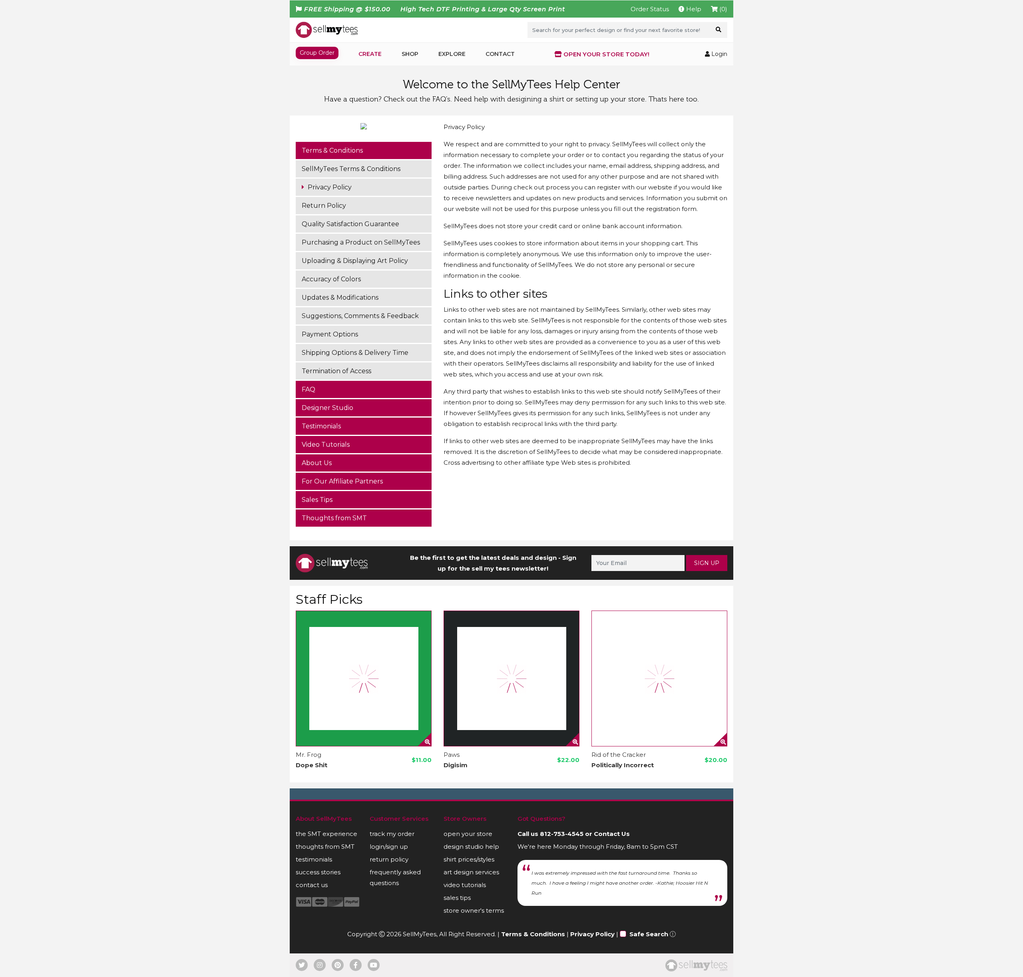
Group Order (317, 52)
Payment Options (330, 334)
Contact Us (612, 834)
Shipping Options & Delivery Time (355, 352)
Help (693, 9)
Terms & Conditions (332, 150)
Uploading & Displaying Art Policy (355, 261)
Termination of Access (336, 371)
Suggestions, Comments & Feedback (360, 316)
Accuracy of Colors (331, 279)
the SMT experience (326, 834)
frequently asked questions (395, 877)
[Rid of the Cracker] (659, 678)
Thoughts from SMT (334, 518)
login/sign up (389, 846)
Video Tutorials (326, 444)
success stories (318, 872)
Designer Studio (327, 408)
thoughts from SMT (325, 846)
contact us (312, 885)
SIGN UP (706, 563)
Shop (410, 54)
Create (370, 54)
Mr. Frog (308, 754)
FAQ (308, 389)
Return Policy (324, 205)
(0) (722, 9)
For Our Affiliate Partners (342, 481)
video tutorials (465, 885)
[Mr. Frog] (364, 678)
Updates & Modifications (340, 297)
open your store (468, 834)
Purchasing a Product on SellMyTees (361, 242)
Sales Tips (317, 499)
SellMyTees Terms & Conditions (351, 169)
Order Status (650, 9)
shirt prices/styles (469, 859)
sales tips (457, 897)
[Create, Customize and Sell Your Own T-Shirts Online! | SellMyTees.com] (327, 29)
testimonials (314, 859)
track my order (392, 834)
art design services (471, 872)
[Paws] (511, 678)
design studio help (471, 846)
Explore (452, 54)
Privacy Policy (329, 187)
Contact (500, 54)
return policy (389, 859)
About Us (317, 463)
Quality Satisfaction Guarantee (350, 224)
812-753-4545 (561, 834)
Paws (452, 754)
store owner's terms (474, 910)
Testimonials (321, 426)
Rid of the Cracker (618, 754)
